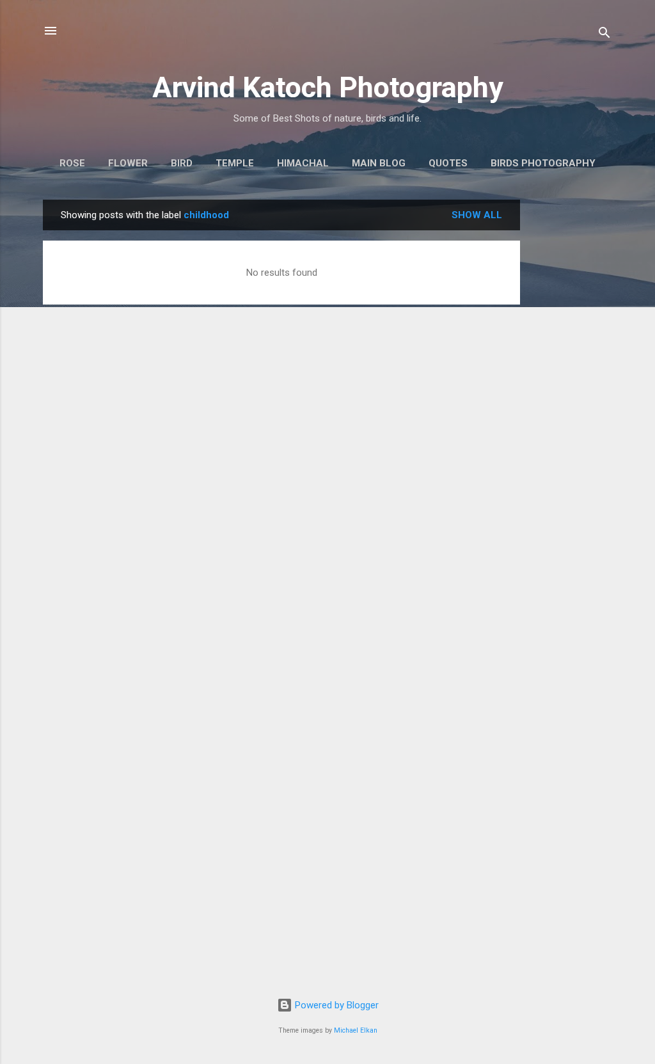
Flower (128, 163)
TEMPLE (235, 163)
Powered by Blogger (335, 1005)
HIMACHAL (303, 163)
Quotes (448, 163)
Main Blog (379, 163)
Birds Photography (543, 163)
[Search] (604, 34)
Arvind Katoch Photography (327, 87)
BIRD (182, 163)
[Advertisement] (571, 392)
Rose (72, 163)
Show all (477, 215)
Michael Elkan (355, 1030)
